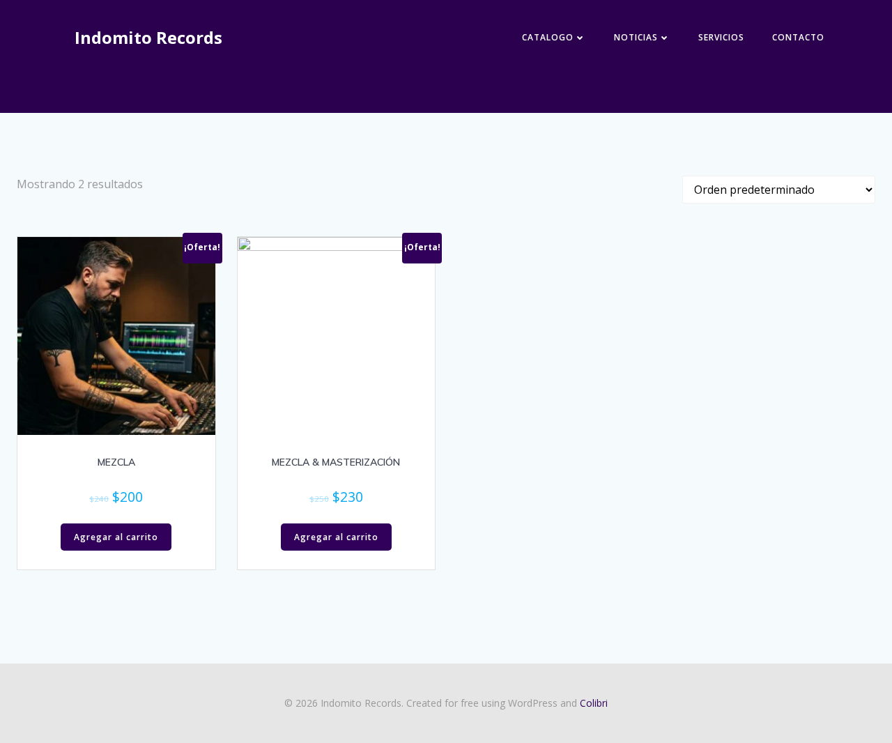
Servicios (721, 37)
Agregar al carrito (116, 537)
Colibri (594, 703)
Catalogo (548, 37)
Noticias (636, 37)
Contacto (798, 37)
